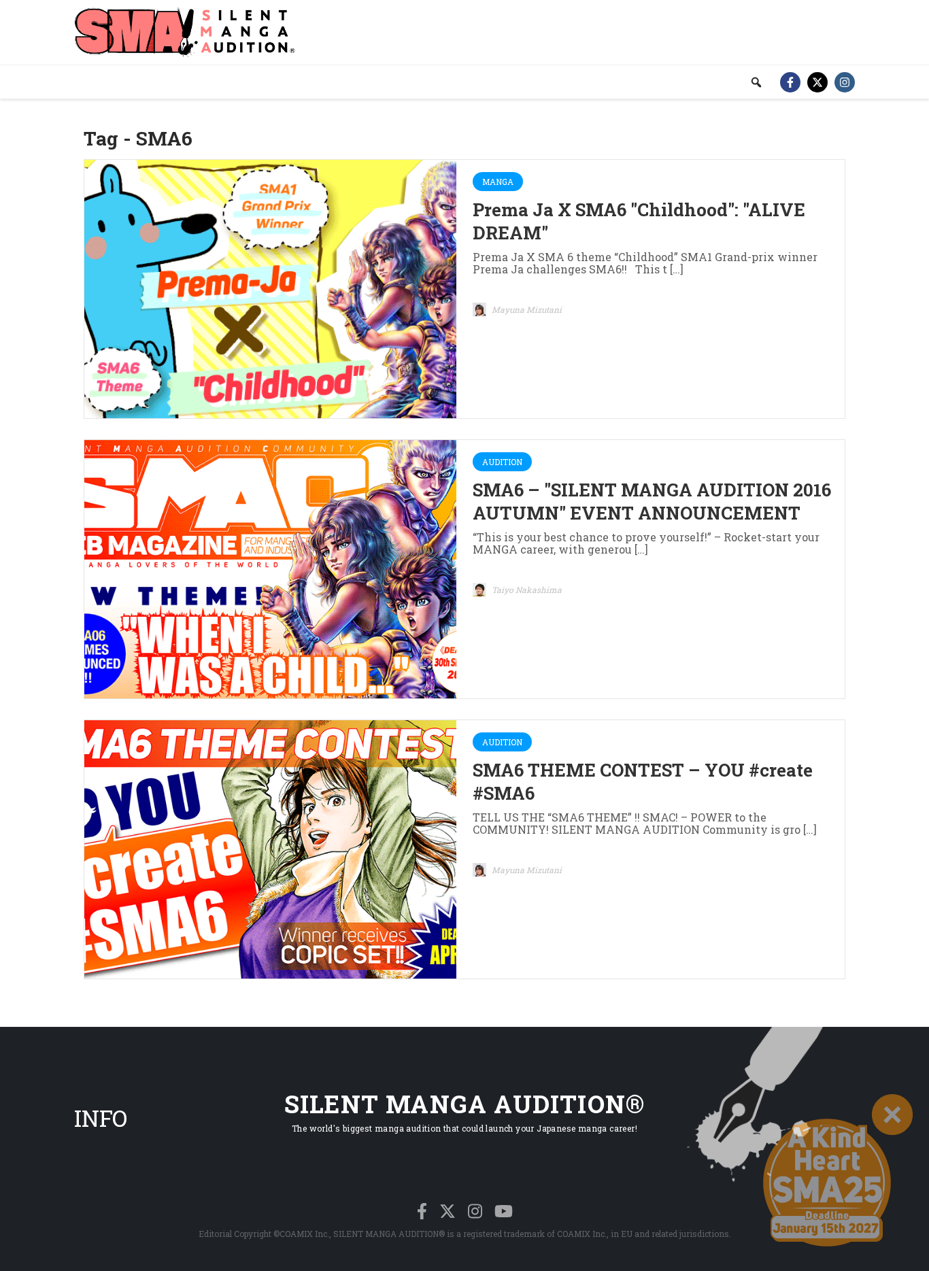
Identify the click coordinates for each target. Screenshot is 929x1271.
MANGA (497, 181)
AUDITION (502, 461)
